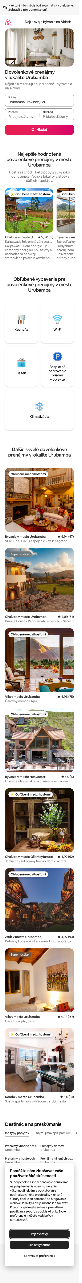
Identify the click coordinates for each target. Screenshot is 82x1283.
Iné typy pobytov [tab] (17, 1133)
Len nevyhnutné (39, 1245)
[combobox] (39, 102)
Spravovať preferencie (39, 1256)
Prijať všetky (39, 1234)
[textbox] (22, 116)
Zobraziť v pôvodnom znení (27, 10)
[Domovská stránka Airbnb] (8, 21)
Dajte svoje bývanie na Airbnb (48, 22)
